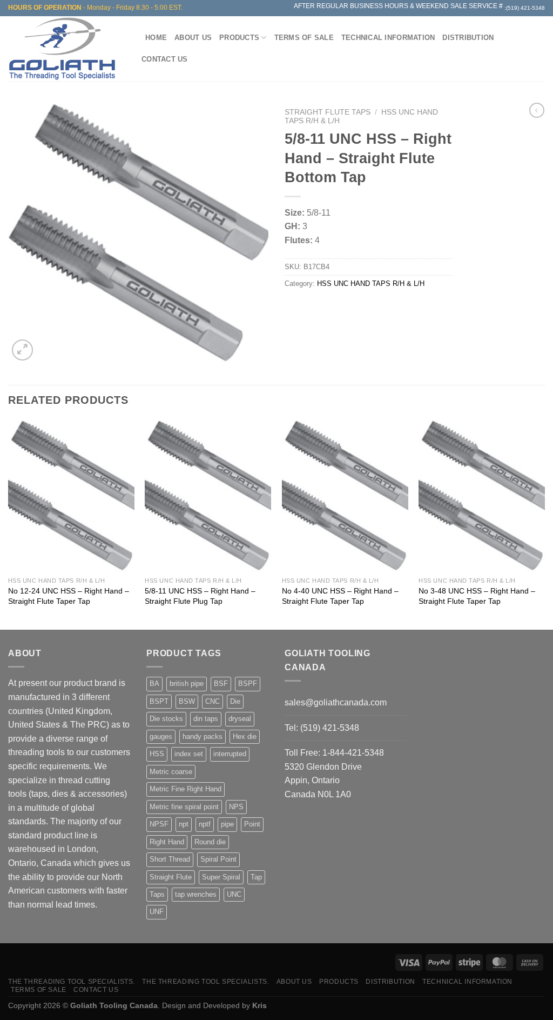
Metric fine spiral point (184, 807)
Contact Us (164, 59)
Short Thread (170, 859)
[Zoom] (22, 350)
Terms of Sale (304, 38)
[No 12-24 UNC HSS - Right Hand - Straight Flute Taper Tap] (71, 495)
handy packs (202, 736)
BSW (187, 701)
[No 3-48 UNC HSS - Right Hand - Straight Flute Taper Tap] (482, 495)
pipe (227, 824)
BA (154, 683)
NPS (236, 807)
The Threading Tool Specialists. (71, 981)
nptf (205, 824)
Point (252, 824)
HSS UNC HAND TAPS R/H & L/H (370, 283)
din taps (205, 719)
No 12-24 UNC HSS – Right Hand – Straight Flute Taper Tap (68, 595)
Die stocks (166, 719)
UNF (157, 912)
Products (239, 38)
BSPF (247, 683)
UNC (234, 894)
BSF (221, 683)
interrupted (229, 754)
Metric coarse (171, 772)
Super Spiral (221, 877)
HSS (157, 754)
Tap (256, 877)
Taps (157, 894)
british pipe (187, 683)
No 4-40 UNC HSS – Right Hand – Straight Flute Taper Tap (340, 595)
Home (156, 38)
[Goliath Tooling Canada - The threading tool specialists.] (65, 48)
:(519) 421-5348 (524, 8)
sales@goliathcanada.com (336, 702)
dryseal (239, 719)
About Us (193, 38)
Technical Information (388, 38)
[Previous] (9, 524)
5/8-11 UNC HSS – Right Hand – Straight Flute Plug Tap (200, 595)
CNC (212, 701)
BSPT (159, 701)
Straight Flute (171, 877)
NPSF (159, 824)
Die (235, 701)
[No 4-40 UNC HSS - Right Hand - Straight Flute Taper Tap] (345, 495)
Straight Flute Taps (327, 112)
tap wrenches (196, 894)
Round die (210, 842)
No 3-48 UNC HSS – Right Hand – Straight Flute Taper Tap (477, 595)
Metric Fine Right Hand (185, 789)
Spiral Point (218, 859)
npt (183, 824)
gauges (161, 736)
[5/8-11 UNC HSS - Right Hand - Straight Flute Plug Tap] (208, 495)
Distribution (468, 38)
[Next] (544, 524)
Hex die (245, 736)
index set (188, 754)
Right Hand (167, 842)
